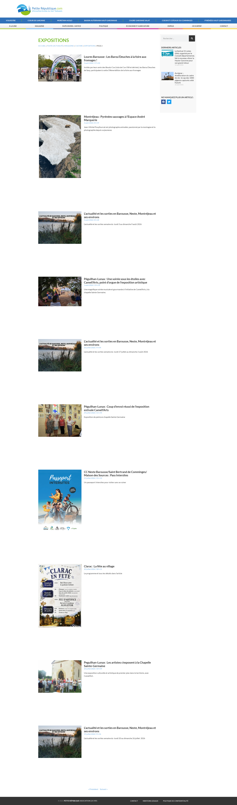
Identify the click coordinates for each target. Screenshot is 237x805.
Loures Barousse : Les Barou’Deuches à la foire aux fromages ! (115, 58)
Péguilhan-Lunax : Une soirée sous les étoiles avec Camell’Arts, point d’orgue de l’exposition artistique (115, 280)
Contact (224, 26)
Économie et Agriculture (137, 26)
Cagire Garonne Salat (139, 20)
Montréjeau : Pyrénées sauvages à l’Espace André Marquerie (114, 118)
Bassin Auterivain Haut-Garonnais (100, 20)
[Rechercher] (192, 38)
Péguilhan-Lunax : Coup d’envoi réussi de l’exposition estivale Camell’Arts (116, 408)
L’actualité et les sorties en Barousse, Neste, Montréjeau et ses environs (120, 215)
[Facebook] (163, 102)
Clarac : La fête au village (99, 566)
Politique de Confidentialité (175, 801)
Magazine (39, 26)
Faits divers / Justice (71, 26)
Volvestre (11, 20)
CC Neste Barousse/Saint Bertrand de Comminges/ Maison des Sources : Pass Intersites (115, 473)
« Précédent (93, 789)
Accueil (42, 46)
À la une (13, 26)
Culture (79, 46)
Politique (103, 26)
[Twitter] (169, 102)
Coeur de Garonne (36, 20)
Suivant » (104, 789)
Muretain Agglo (64, 20)
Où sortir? (197, 26)
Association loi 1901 (80, 801)
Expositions (89, 46)
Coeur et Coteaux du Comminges (177, 20)
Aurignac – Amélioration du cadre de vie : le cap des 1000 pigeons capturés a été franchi (184, 78)
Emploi (171, 26)
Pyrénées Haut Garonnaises (218, 20)
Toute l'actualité (55, 46)
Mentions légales (150, 801)
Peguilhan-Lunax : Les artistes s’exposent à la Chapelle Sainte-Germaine (117, 664)
